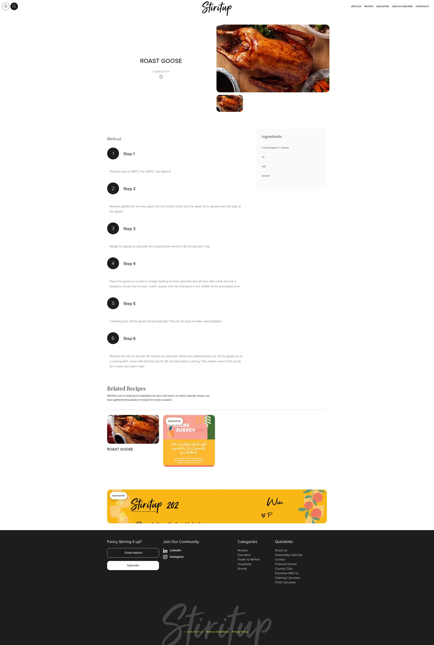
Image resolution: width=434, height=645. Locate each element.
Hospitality (422, 6)
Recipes (368, 6)
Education (383, 6)
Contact (280, 559)
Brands (242, 568)
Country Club (283, 568)
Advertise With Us (287, 573)
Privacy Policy (240, 632)
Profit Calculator (285, 582)
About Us (281, 550)
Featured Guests (286, 564)
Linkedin (175, 550)
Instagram (177, 557)
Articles (356, 6)
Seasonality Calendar (289, 555)
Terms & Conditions (217, 632)
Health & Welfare (402, 6)
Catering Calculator (287, 578)
